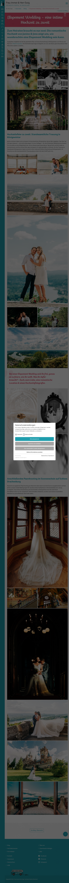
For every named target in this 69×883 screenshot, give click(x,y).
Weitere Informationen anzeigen (34, 452)
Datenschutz (44, 455)
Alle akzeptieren (34, 439)
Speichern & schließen (34, 444)
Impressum (51, 455)
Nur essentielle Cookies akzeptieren (34, 448)
